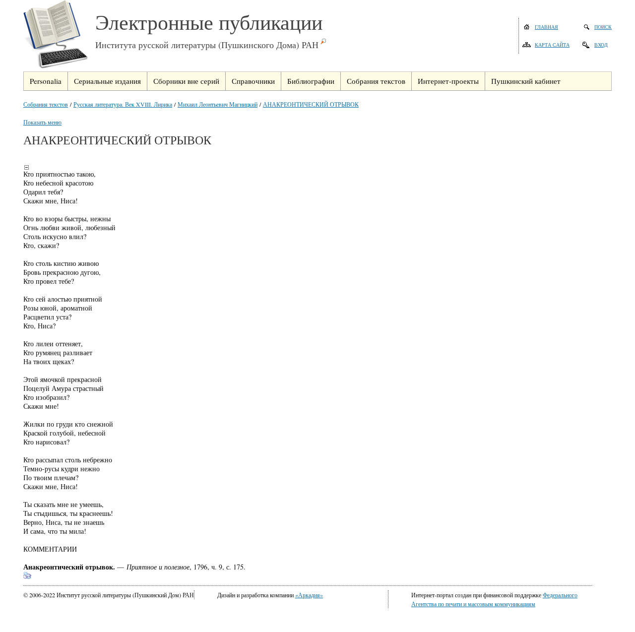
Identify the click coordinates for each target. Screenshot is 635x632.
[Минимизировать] (26, 167)
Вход (601, 44)
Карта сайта (552, 44)
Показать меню (42, 122)
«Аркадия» (309, 595)
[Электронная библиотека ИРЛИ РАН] (59, 35)
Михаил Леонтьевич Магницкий (217, 104)
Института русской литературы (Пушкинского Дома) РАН (206, 45)
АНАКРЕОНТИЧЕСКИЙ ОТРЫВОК (311, 104)
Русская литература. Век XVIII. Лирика (122, 104)
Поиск (603, 26)
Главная (546, 26)
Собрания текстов (45, 104)
